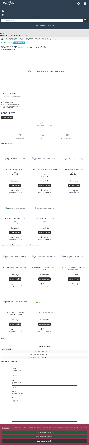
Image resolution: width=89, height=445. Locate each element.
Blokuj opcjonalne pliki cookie (44, 436)
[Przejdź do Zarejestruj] (2, 39)
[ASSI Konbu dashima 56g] (44, 302)
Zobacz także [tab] (20, 138)
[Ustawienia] (78, 3)
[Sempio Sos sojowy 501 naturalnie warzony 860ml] (74, 257)
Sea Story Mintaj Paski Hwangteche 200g (15, 268)
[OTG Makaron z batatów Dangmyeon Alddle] (15, 302)
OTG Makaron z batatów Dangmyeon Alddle (15, 313)
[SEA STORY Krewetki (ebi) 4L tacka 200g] (44, 159)
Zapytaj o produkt (7, 117)
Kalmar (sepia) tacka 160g (74, 169)
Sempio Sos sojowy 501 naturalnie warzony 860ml (74, 268)
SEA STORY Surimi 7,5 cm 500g (15, 169)
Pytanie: (17, 393)
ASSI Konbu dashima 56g (44, 312)
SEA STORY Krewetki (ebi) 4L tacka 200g (41, 39)
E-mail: (16, 369)
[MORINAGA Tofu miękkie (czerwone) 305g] (44, 257)
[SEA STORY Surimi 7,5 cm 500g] (15, 159)
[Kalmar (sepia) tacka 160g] (74, 159)
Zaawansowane (40, 25)
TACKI (22, 39)
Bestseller (50, 25)
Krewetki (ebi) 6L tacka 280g (15, 218)
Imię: (16, 381)
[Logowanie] (3, 15)
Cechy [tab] (43, 138)
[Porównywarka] (2, 11)
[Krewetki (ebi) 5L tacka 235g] (44, 208)
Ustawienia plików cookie (44, 441)
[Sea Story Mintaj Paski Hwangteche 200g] (15, 257)
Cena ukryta (8, 112)
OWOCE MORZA (12, 39)
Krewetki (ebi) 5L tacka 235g (44, 218)
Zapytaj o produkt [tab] (67, 138)
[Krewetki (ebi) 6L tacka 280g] (15, 208)
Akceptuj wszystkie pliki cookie (45, 432)
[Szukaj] (85, 20)
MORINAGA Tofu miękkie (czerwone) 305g (44, 268)
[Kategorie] (84, 3)
